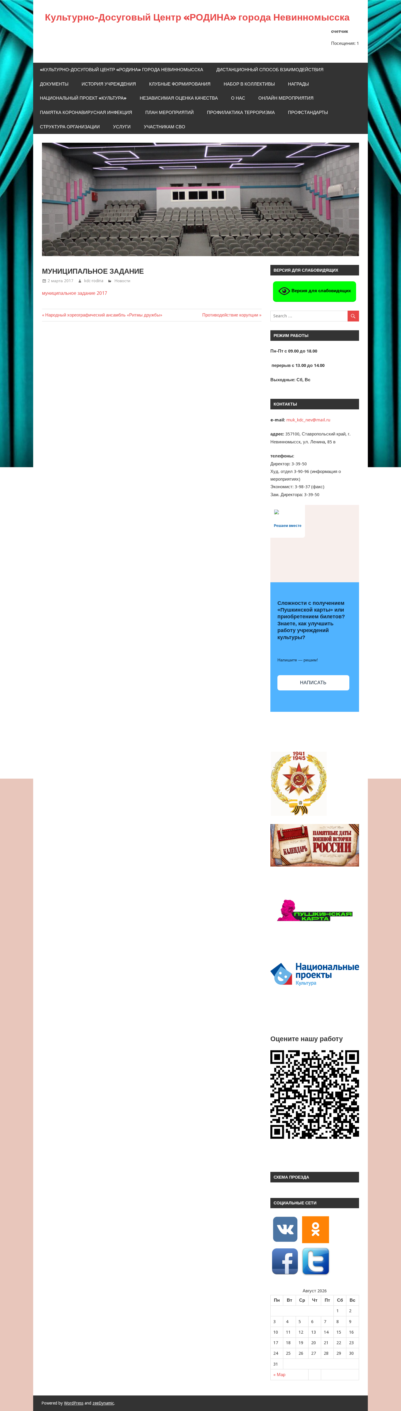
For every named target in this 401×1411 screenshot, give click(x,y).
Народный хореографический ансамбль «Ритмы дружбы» (103, 315)
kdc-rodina (93, 280)
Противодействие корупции (230, 315)
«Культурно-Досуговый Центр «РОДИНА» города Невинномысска (121, 70)
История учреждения (109, 84)
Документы (54, 84)
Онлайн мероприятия (286, 98)
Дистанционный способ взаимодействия (270, 70)
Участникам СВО (164, 127)
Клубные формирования (179, 84)
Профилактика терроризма (241, 112)
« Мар (279, 1374)
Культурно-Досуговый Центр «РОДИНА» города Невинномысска (197, 17)
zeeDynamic (103, 1403)
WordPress (73, 1403)
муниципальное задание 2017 (74, 293)
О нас (238, 98)
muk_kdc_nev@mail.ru (308, 420)
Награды (298, 84)
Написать (313, 682)
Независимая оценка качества (179, 98)
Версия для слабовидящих (320, 290)
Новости (122, 280)
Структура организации (70, 127)
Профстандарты (308, 112)
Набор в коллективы (249, 84)
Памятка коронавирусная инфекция (86, 112)
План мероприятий (169, 112)
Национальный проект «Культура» (83, 98)
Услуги (122, 127)
